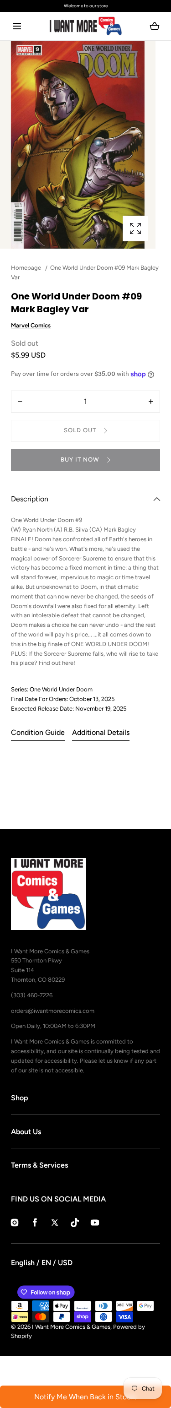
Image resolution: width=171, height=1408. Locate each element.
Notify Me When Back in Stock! (85, 1396)
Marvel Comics (31, 325)
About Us (26, 1131)
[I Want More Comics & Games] (85, 26)
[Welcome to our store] (85, 6)
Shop (19, 1097)
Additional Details (101, 732)
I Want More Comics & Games (71, 1326)
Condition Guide (38, 732)
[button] (16, 26)
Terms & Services (39, 1165)
